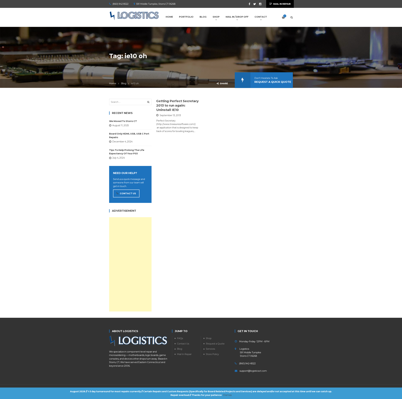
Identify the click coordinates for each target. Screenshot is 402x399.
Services (210, 348)
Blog (123, 83)
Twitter (253, 4)
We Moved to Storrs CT (123, 121)
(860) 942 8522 (120, 4)
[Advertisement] (130, 264)
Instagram (258, 4)
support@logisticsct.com (253, 370)
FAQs (180, 338)
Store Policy (212, 354)
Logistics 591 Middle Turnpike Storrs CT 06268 (248, 352)
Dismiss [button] (227, 395)
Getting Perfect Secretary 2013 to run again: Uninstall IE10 (177, 105)
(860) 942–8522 (247, 363)
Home (112, 83)
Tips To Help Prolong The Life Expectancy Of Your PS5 (126, 152)
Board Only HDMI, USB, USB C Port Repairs (129, 135)
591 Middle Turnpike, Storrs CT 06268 (156, 4)
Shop (209, 338)
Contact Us (183, 343)
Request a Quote (215, 343)
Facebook (247, 4)
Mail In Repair (184, 354)
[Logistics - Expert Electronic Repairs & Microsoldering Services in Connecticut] (134, 15)
